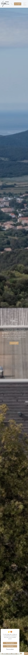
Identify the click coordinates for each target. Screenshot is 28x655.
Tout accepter (10, 643)
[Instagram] (7, 653)
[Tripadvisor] (11, 653)
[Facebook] (2, 653)
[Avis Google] (16, 653)
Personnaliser (10, 649)
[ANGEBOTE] (21, 653)
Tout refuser (10, 646)
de (26, 653)
